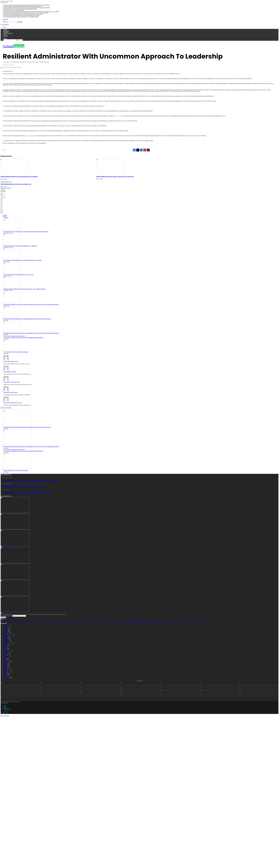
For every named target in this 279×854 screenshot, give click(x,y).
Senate (179, 73)
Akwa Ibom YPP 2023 (63, 621)
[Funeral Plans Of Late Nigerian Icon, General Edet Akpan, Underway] (11, 258)
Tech (5, 34)
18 (41, 692)
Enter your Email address (6, 615)
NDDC (89, 621)
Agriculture (6, 627)
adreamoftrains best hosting (9, 371)
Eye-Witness (6, 641)
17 (1, 692)
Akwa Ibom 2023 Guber (32, 621)
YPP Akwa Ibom (176, 621)
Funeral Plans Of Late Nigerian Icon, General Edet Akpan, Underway (22, 260)
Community (6, 632)
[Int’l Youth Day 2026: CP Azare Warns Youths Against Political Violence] (14, 336)
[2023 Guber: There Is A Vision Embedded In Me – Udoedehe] (11, 244)
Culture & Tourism (7, 635)
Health (5, 649)
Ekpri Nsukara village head (83, 621)
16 (240, 690)
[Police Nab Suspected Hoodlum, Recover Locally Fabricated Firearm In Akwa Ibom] (15, 611)
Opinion (18, 46)
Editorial (5, 637)
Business (6, 30)
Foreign (6, 32)
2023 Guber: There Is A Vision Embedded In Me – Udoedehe (20, 246)
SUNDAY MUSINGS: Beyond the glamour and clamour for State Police (115, 176)
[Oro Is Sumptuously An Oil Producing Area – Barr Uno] (11, 273)
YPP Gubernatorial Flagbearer (202, 621)
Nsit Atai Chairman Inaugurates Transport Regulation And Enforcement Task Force (22, 6)
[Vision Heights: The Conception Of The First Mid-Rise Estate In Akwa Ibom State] (11, 230)
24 (1, 694)
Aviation (5, 628)
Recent (5, 216)
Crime (4, 633)
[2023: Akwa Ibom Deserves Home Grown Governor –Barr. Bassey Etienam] (11, 287)
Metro (4, 658)
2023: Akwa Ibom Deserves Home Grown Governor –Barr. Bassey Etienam (24, 289)
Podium (5, 666)
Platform (5, 665)
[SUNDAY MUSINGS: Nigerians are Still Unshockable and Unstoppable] (15, 174)
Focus (4, 647)
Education (5, 639)
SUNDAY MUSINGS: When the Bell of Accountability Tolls (16, 184)
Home (5, 29)
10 (1, 690)
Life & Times (6, 656)
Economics (6, 636)
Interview (5, 652)
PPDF (114, 621)
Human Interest (7, 650)
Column (8, 46)
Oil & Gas (5, 662)
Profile (5, 670)
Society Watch (8, 33)
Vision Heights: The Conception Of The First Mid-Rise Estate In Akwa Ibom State (26, 231)
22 (200, 692)
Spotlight (5, 674)
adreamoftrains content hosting (10, 392)
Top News (5, 677)
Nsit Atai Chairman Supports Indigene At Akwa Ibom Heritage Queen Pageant (21, 15)
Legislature (6, 653)
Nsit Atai (92, 621)
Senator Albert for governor (124, 621)
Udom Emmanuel (30, 135)
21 (161, 692)
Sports (5, 36)
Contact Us (6, 708)
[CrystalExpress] (5, 24)
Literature (5, 657)
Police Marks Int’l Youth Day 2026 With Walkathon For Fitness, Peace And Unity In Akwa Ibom (25, 12)
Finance (5, 645)
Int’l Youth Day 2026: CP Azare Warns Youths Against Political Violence (20, 9)
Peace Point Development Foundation (106, 621)
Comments (5, 217)
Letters (5, 654)
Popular (5, 215)
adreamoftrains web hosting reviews (11, 382)
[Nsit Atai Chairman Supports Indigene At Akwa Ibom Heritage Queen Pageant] (10, 613)
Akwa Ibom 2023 (19, 621)
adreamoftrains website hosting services (12, 402)
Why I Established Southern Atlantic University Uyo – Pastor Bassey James (20, 16)
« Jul (2, 700)
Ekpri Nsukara (74, 621)
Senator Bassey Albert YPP (162, 621)
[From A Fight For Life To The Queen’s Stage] (11, 350)
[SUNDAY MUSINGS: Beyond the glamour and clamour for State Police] (110, 174)
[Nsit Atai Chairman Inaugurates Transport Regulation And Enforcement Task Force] (11, 317)
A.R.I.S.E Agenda (6, 621)
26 (80, 694)
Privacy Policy (6, 709)
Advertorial (6, 626)
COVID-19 (117, 116)
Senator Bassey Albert (142, 621)
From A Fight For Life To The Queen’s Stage (13, 10)
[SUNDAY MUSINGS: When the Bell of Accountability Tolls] (6, 181)
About (4, 706)
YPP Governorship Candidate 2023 (188, 621)
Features (5, 644)
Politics (5, 667)
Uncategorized (6, 678)
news (4, 660)
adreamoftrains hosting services (10, 361)
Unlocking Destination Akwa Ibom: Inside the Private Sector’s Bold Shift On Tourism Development (26, 5)
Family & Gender (7, 643)
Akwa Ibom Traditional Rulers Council (47, 621)
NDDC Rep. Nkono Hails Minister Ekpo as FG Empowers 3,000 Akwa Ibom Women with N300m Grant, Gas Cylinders (31, 11)
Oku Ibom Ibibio (97, 621)
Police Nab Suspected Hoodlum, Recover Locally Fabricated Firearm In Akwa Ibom (22, 14)
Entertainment (6, 640)
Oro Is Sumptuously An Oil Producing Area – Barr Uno (18, 274)
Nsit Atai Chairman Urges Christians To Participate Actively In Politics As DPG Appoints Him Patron (26, 7)
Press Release (6, 669)
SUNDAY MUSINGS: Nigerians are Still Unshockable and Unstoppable (19, 176)
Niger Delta (6, 661)
